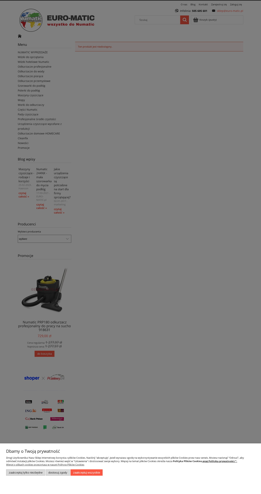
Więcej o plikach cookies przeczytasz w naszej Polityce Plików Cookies (45, 464)
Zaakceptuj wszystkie (86, 472)
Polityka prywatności (221, 461)
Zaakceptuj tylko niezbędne (26, 472)
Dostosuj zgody (57, 472)
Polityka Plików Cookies (187, 461)
